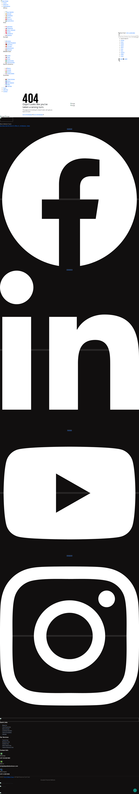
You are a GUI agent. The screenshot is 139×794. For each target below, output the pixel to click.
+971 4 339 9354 (130, 33)
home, (122, 40)
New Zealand (10, 83)
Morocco (9, 19)
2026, (122, 54)
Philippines (10, 28)
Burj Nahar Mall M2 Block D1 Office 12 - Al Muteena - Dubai (15, 126)
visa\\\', (123, 52)
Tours (4, 88)
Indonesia (9, 26)
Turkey (9, 32)
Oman (8, 59)
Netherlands (10, 48)
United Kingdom (11, 43)
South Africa (10, 21)
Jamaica (9, 72)
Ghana (8, 17)
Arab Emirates (11, 62)
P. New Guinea (11, 79)
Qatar (8, 57)
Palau (8, 84)
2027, (122, 47)
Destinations (6, 6)
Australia (9, 86)
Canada (9, 70)
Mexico (9, 68)
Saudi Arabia (10, 61)
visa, (122, 51)
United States (10, 73)
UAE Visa (5, 90)
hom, (122, 42)
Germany (9, 44)
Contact (5, 91)
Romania (9, 50)
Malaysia (9, 35)
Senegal (9, 14)
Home (5, 3)
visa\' (122, 56)
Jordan (8, 55)
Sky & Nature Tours (9, 777)
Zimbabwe (10, 15)
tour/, (122, 45)
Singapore (10, 33)
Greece (9, 41)
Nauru (8, 81)
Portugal (9, 46)
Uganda (11, 12)
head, (122, 44)
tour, (122, 49)
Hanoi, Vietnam (11, 30)
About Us (5, 4)
